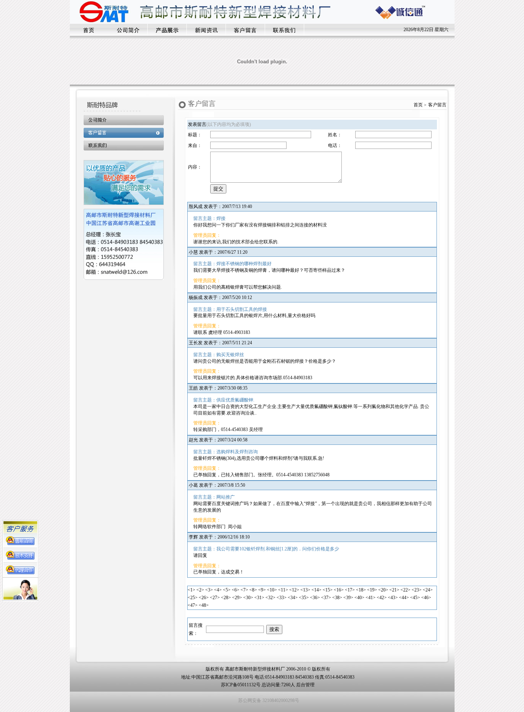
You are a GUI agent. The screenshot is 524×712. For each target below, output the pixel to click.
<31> (259, 597)
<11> (283, 590)
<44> (404, 597)
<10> (272, 590)
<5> (227, 590)
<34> (293, 597)
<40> (359, 597)
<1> (191, 590)
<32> (270, 597)
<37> (326, 597)
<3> (209, 590)
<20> (383, 590)
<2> (200, 590)
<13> (305, 590)
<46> (426, 597)
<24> (428, 590)
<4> (218, 590)
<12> (294, 590)
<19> (372, 590)
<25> (193, 597)
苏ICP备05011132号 (240, 684)
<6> (235, 590)
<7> (244, 590)
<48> (204, 605)
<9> (262, 590)
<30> (248, 597)
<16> (339, 590)
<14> (316, 590)
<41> (371, 597)
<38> (337, 597)
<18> (361, 590)
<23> (417, 590)
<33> (282, 597)
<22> (405, 590)
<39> (348, 597)
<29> (237, 597)
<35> (304, 597)
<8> (253, 590)
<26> (204, 597)
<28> (226, 597)
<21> (394, 590)
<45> (415, 597)
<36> (315, 597)
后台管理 (305, 684)
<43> (393, 597)
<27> (215, 597)
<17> (350, 590)
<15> (328, 590)
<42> (382, 597)
